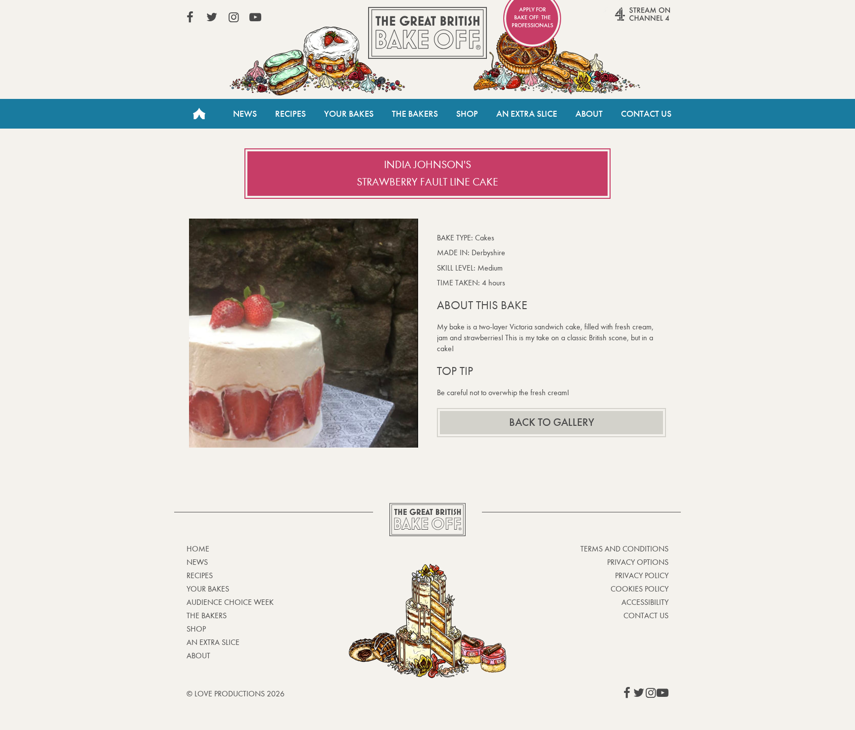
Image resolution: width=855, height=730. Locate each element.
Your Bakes (349, 113)
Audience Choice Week (230, 602)
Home (199, 114)
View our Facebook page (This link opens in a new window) (190, 17)
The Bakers (415, 113)
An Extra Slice (526, 113)
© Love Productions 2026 (236, 693)
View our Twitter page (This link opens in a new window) (212, 17)
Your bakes (208, 588)
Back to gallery (551, 422)
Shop (467, 113)
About (589, 113)
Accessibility (644, 602)
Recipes (290, 113)
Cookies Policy (639, 588)
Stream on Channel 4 (623, 19)
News (245, 113)
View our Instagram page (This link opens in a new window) (233, 17)
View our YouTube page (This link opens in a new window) (255, 17)
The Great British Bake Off (427, 33)
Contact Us (646, 113)
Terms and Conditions (624, 548)
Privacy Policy (641, 575)
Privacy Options (637, 562)
